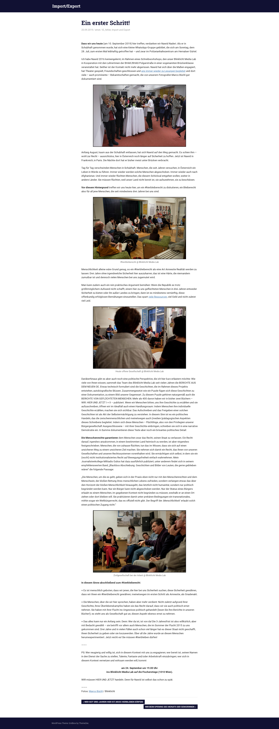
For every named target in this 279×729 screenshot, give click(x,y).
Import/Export (66, 6)
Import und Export (121, 29)
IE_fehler (106, 29)
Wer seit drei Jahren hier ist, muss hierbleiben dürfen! (113, 702)
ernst (97, 29)
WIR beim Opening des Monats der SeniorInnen (169, 707)
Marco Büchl (96, 691)
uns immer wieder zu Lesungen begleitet (163, 71)
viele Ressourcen (158, 296)
